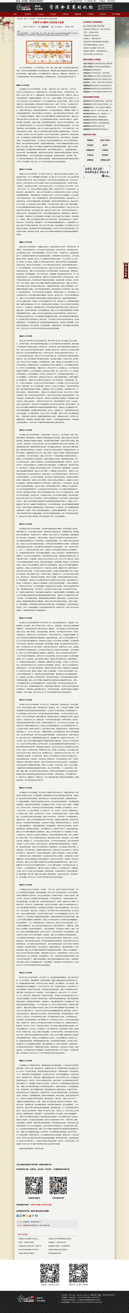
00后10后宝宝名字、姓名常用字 (100, 73)
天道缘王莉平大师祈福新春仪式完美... (60, 1238)
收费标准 (78, 14)
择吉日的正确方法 (95, 70)
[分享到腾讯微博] (33, 1216)
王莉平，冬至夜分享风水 (26, 1242)
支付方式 (103, 14)
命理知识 (86, 107)
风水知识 (86, 70)
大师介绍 (65, 14)
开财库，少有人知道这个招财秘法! (100, 107)
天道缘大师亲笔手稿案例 (26, 1253)
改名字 (105, 145)
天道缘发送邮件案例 (54, 1253)
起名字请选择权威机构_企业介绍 (93, 45)
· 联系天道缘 (111, 1)
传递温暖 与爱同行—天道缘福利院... (59, 1246)
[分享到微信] (21, 1216)
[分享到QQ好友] (24, 1216)
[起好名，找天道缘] (30, 1302)
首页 (15, 14)
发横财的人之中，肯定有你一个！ (100, 113)
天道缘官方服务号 (34, 1198)
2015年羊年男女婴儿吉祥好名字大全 (101, 91)
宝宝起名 (28, 14)
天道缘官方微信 (91, 1)
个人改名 (40, 14)
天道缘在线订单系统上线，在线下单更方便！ (37, 1225)
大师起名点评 (105, 160)
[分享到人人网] (36, 1216)
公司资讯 (90, 14)
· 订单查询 (101, 1)
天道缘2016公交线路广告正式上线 (93, 48)
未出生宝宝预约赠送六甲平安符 (28, 1249)
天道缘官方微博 (77, 1)
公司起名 (53, 14)
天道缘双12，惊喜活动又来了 (32, 1222)
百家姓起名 (87, 79)
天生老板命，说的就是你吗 (98, 116)
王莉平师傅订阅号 (58, 1198)
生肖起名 (90, 155)
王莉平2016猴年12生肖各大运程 (47, 18)
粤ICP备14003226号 (108, 1295)
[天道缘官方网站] (23, 11)
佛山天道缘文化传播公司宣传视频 (93, 26)
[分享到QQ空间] (27, 1216)
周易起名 (90, 140)
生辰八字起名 (88, 63)
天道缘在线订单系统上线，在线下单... (30, 1246)
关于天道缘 (116, 14)
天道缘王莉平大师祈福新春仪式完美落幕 (96, 41)
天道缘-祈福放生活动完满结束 (57, 1249)
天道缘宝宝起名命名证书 (91, 35)
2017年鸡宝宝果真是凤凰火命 (102, 66)
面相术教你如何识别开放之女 (99, 129)
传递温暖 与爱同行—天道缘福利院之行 (95, 51)
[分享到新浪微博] (30, 1216)
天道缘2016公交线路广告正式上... (28, 1238)
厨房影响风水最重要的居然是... (99, 120)
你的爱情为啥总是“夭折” (97, 126)
